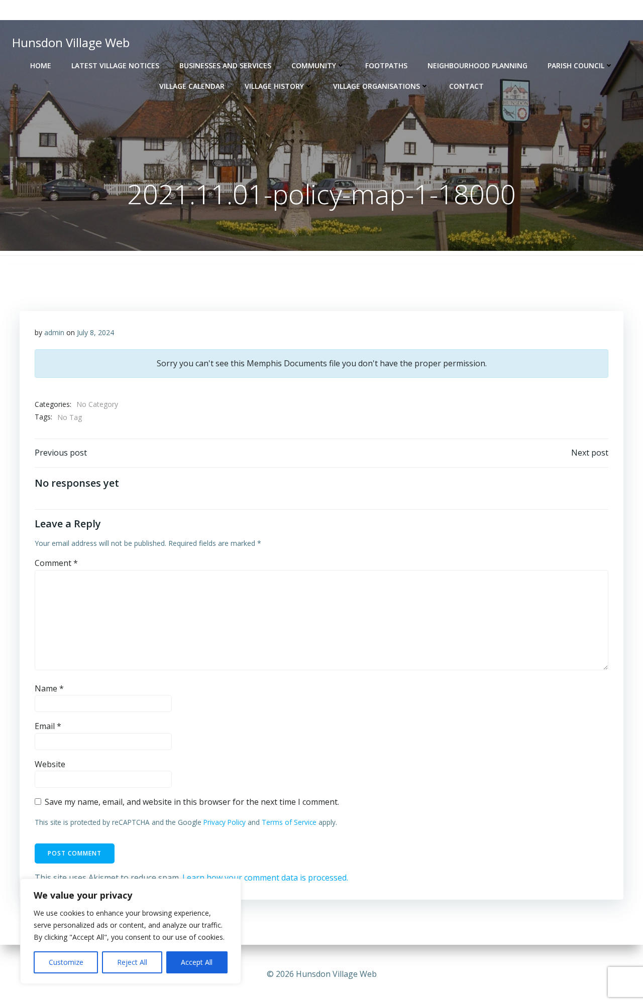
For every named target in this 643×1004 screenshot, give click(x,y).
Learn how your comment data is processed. (265, 877)
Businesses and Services (225, 65)
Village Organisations (376, 86)
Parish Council (576, 65)
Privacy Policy (224, 822)
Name (49, 688)
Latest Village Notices (115, 65)
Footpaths (386, 65)
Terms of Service (289, 822)
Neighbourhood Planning (477, 65)
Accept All (196, 962)
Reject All (132, 962)
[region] (130, 931)
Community (313, 65)
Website (50, 764)
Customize (66, 962)
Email (48, 726)
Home (40, 65)
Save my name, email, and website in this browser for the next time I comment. (192, 801)
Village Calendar (192, 86)
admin (54, 332)
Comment (56, 562)
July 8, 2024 (95, 332)
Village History (274, 86)
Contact (466, 86)
